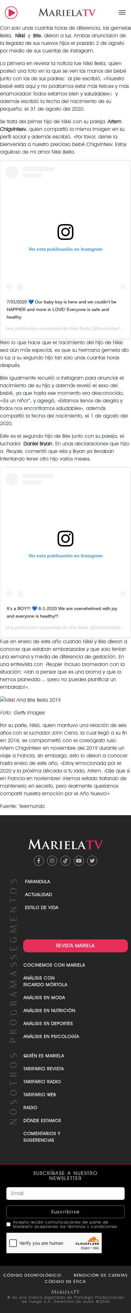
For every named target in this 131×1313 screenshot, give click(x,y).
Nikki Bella (79, 328)
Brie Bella (78, 627)
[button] (122, 12)
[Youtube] (79, 861)
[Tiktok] (65, 861)
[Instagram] (52, 861)
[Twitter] (92, 861)
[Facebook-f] (39, 861)
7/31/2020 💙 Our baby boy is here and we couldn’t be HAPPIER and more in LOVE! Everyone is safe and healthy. (61, 309)
